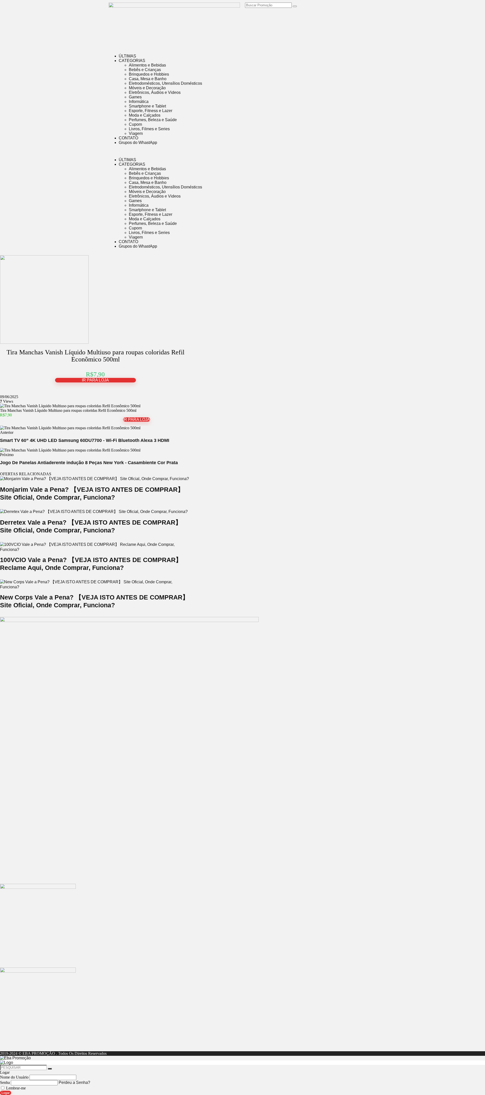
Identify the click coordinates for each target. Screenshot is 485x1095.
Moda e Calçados (144, 115)
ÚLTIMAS (127, 56)
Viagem (136, 133)
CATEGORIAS (132, 60)
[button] (242, 151)
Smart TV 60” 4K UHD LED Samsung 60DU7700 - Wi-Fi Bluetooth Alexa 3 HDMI (84, 440)
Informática (139, 101)
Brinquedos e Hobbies (149, 74)
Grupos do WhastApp (138, 142)
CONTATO (128, 138)
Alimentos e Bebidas (147, 65)
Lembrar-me (15, 1088)
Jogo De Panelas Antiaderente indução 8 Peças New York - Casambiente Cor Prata (89, 462)
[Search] (295, 6)
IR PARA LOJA (95, 380)
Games (135, 97)
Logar (6, 1093)
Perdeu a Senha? (74, 1082)
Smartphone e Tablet (147, 106)
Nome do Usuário (14, 1077)
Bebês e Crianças (145, 70)
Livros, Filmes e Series (149, 129)
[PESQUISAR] (50, 1068)
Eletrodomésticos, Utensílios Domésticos (165, 83)
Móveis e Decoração (147, 88)
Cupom (135, 124)
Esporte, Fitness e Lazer (150, 111)
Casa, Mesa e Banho (147, 79)
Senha (5, 1082)
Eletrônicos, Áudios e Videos (155, 92)
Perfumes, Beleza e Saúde (153, 120)
